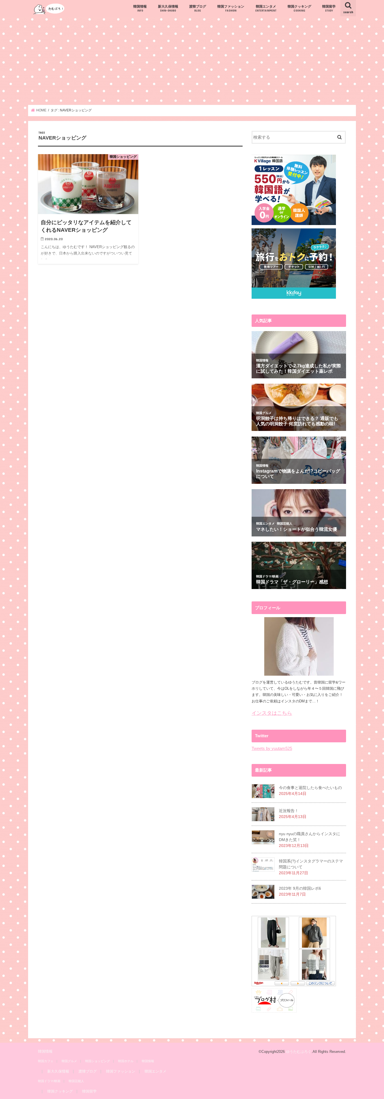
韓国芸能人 (76, 1081)
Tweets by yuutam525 (272, 748)
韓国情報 (140, 8)
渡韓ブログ (197, 8)
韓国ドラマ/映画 (49, 1081)
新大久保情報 (168, 8)
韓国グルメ (69, 1061)
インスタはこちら (272, 713)
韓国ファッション (230, 8)
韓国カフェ (45, 1061)
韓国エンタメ (265, 8)
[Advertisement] (192, 60)
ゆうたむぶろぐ (298, 1051)
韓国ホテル (126, 1061)
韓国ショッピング (97, 1061)
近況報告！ (289, 810)
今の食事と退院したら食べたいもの (310, 787)
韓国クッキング (299, 8)
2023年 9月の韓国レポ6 (300, 888)
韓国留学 (329, 8)
